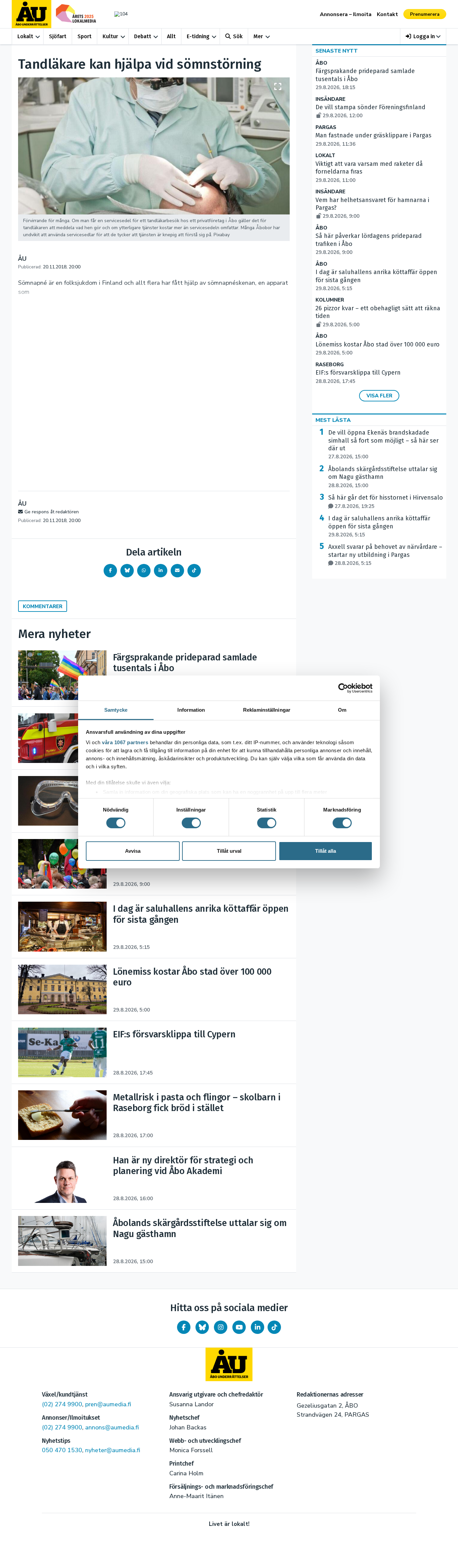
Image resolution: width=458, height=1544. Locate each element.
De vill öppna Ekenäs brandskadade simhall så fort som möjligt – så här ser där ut (383, 444)
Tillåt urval (229, 851)
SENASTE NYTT (337, 51)
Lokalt (25, 36)
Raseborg (330, 365)
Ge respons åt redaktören (51, 512)
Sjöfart (57, 36)
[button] (423, 36)
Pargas (326, 127)
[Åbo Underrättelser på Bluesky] (202, 1327)
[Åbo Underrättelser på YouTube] (239, 1327)
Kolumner (330, 300)
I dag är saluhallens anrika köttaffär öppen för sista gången (379, 526)
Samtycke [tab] (115, 710)
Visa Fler (379, 395)
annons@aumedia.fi (112, 1427)
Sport (84, 36)
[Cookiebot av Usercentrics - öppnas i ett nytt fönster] (343, 688)
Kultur (110, 36)
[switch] (191, 823)
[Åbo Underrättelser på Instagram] (220, 1327)
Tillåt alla (325, 851)
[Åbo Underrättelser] (229, 1364)
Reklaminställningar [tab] (266, 710)
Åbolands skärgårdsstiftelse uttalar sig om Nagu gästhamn (382, 477)
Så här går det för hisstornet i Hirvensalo (385, 501)
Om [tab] (342, 710)
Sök (237, 36)
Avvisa (132, 851)
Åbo (321, 63)
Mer (258, 36)
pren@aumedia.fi (108, 1404)
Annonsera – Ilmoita (345, 14)
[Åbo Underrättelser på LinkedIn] (257, 1327)
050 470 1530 (62, 1450)
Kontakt (387, 14)
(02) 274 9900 (62, 1404)
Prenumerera (425, 14)
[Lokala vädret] (118, 14)
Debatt (142, 36)
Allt (171, 36)
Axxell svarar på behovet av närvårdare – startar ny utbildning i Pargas (385, 555)
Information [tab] (191, 710)
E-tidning (198, 36)
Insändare (330, 99)
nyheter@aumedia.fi (112, 1450)
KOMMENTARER (42, 606)
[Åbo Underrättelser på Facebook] (183, 1327)
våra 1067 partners (125, 742)
